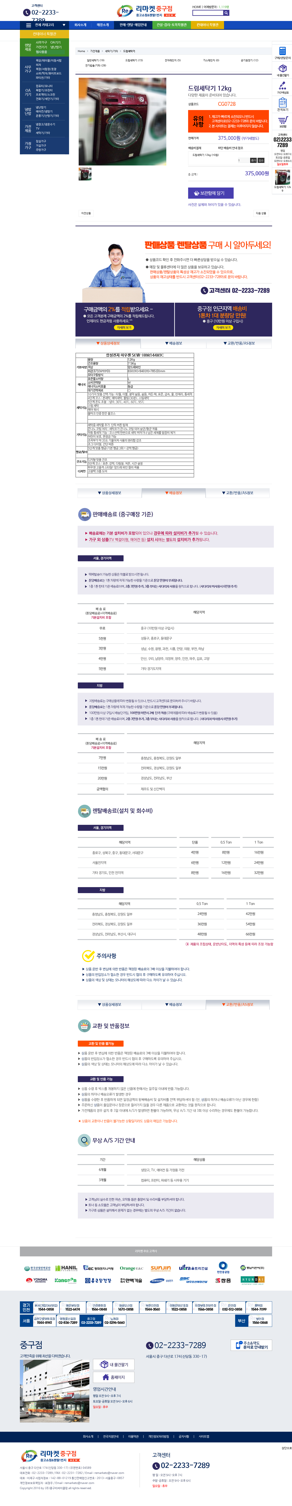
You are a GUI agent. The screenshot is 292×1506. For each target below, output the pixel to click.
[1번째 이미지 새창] (85, 174)
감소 (261, 160)
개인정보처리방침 (158, 1436)
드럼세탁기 (129, 51)
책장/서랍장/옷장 (46, 69)
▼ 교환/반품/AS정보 (239, 343)
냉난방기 (56, 47)
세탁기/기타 (43, 133)
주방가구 (41, 150)
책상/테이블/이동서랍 (49, 60)
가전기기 (41, 47)
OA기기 (55, 42)
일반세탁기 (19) (96, 60)
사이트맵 (204, 1436)
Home (81, 51)
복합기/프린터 (44, 90)
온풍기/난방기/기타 (47, 116)
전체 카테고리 (44, 25)
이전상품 (86, 213)
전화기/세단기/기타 (47, 99)
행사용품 (41, 52)
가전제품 (95, 51)
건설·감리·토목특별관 (172, 25)
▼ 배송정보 (173, 343)
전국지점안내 (110, 1436)
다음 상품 (261, 213)
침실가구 (41, 141)
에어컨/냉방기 (44, 111)
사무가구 (41, 42)
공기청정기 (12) (249, 60)
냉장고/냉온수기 (45, 124)
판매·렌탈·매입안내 (133, 25)
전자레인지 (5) (173, 60)
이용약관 (133, 1436)
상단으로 (287, 1448)
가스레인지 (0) (211, 60)
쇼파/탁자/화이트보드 (49, 73)
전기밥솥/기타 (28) (95, 65)
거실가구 (41, 145)
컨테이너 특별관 (44, 34)
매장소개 (103, 25)
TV (37, 128)
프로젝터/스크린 (45, 94)
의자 (38, 65)
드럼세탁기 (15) (134, 60)
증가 (253, 160)
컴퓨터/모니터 (44, 86)
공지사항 (184, 1436)
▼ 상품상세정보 (108, 343)
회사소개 (80, 25)
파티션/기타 (43, 77)
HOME (196, 7)
